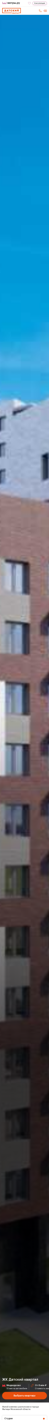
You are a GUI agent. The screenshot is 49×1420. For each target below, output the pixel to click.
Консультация (39, 3)
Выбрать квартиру (25, 1395)
